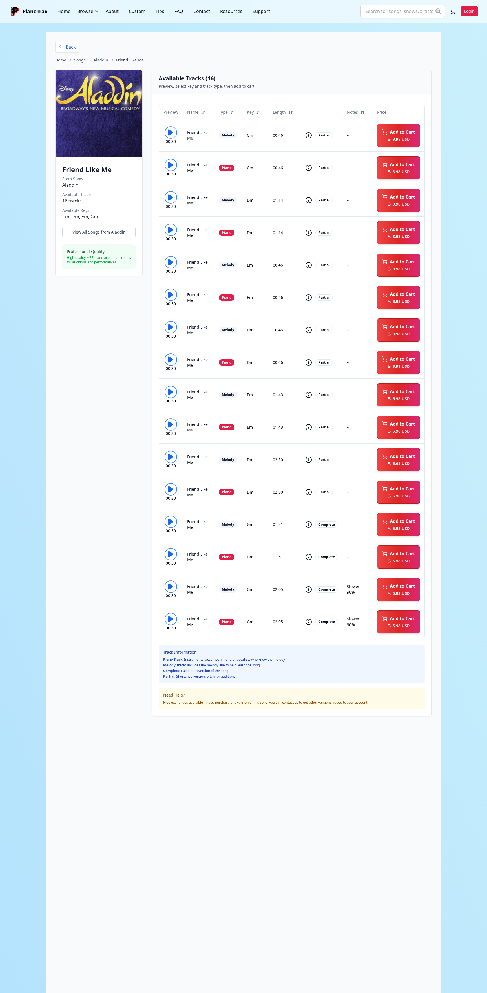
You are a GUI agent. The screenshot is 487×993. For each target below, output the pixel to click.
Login (469, 11)
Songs (80, 60)
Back (71, 47)
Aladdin (101, 60)
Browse (85, 11)
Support (261, 11)
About (112, 11)
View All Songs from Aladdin (99, 232)
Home (63, 11)
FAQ (178, 11)
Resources (231, 11)
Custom (137, 11)
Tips (160, 11)
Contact (201, 11)
